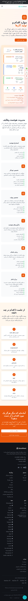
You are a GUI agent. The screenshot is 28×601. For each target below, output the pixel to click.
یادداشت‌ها (10, 487)
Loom (9, 545)
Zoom (9, 508)
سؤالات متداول (23, 508)
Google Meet (8, 517)
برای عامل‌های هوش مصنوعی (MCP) (22, 515)
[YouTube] (24, 467)
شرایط (11, 597)
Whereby (9, 538)
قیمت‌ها (24, 477)
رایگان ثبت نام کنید (14, 431)
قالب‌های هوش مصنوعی (8, 494)
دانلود (25, 475)
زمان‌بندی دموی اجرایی (14, 435)
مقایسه (24, 480)
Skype (9, 529)
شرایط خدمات (23, 571)
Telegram (9, 522)
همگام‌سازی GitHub (8, 492)
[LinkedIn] (25, 467)
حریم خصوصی (16, 597)
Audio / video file (7, 555)
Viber (10, 534)
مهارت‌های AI (10, 480)
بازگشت (11, 477)
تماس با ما (24, 564)
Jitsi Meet (9, 536)
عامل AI (11, 484)
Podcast (9, 543)
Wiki (12, 489)
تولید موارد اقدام (20, 40)
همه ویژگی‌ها (10, 496)
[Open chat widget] (25, 597)
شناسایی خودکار (9, 475)
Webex (9, 526)
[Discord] (18, 467)
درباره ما (24, 561)
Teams (9, 510)
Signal (9, 524)
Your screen (8, 550)
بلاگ (25, 505)
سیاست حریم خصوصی (21, 569)
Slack (10, 519)
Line (10, 505)
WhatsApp (8, 503)
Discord (9, 512)
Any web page (8, 548)
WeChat (9, 515)
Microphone (8, 553)
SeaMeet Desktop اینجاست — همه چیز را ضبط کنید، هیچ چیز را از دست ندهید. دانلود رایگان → (14, 2)
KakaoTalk (8, 531)
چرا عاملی (24, 510)
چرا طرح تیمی (23, 512)
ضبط (12, 482)
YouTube (9, 541)
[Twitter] (21, 467)
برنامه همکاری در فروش (21, 566)
